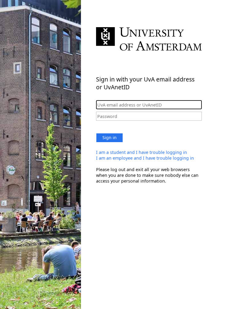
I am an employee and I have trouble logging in (145, 158)
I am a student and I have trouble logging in (141, 152)
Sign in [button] (109, 137)
